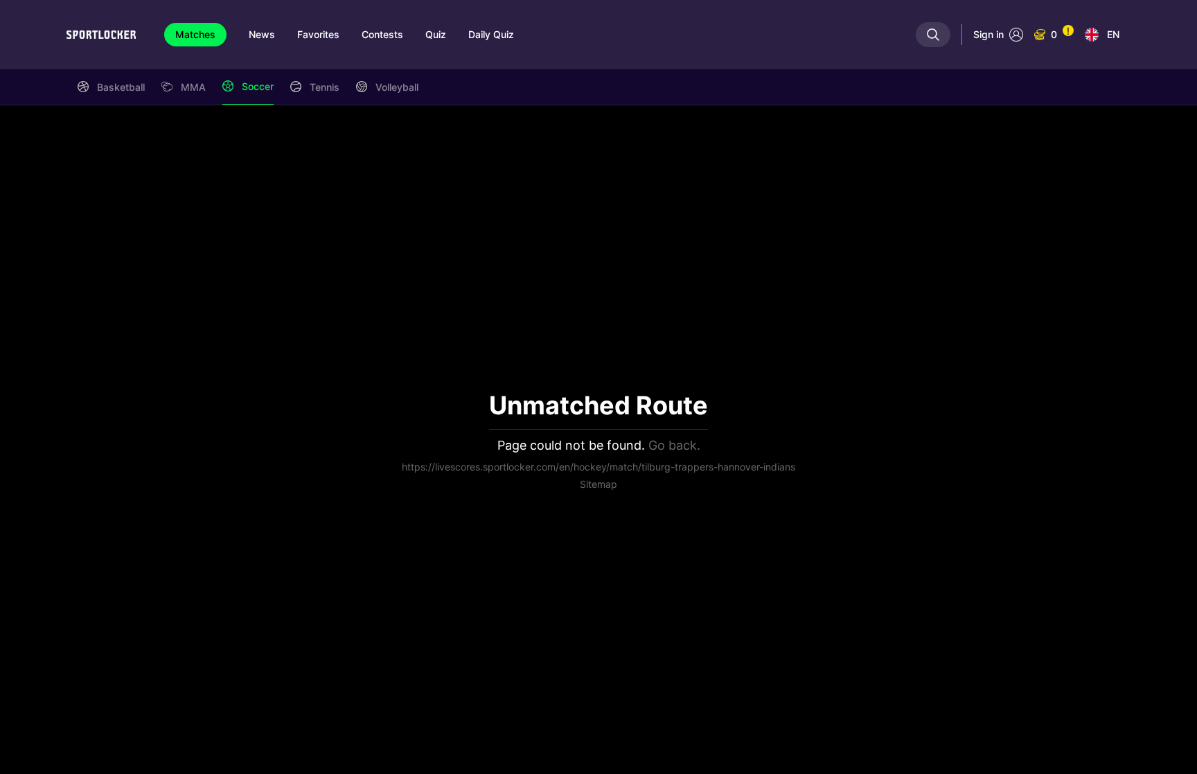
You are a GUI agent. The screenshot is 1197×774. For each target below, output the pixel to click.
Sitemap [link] (598, 484)
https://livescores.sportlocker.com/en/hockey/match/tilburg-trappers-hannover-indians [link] (598, 467)
